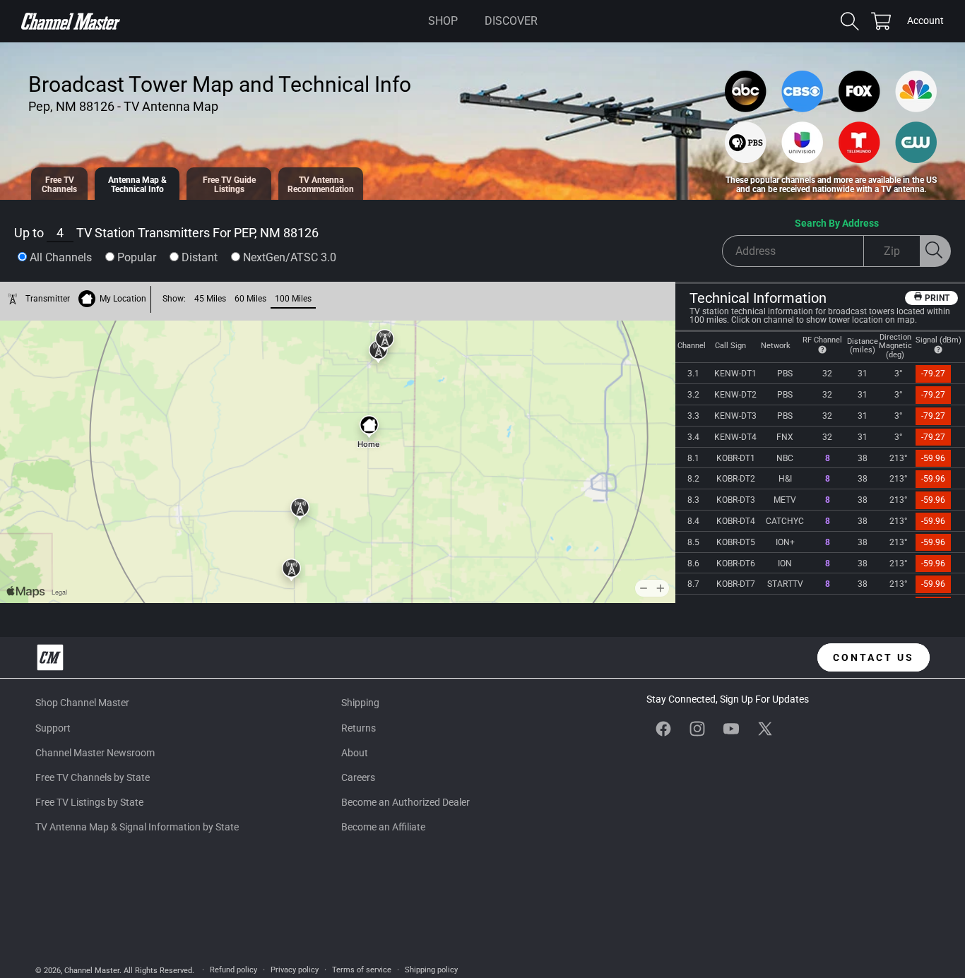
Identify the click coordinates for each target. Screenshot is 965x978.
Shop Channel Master (82, 702)
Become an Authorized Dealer (405, 802)
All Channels (61, 257)
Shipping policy (431, 969)
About (354, 752)
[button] (443, 21)
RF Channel (822, 340)
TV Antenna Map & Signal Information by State (137, 827)
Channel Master (91, 970)
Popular (136, 257)
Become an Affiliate (383, 827)
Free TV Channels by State (92, 777)
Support (53, 728)
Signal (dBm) (938, 340)
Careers (358, 777)
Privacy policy (295, 969)
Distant (200, 257)
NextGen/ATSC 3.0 (289, 257)
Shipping (360, 702)
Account (925, 22)
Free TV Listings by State (89, 802)
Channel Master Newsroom (95, 752)
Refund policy (233, 969)
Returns (358, 728)
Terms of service (361, 969)
